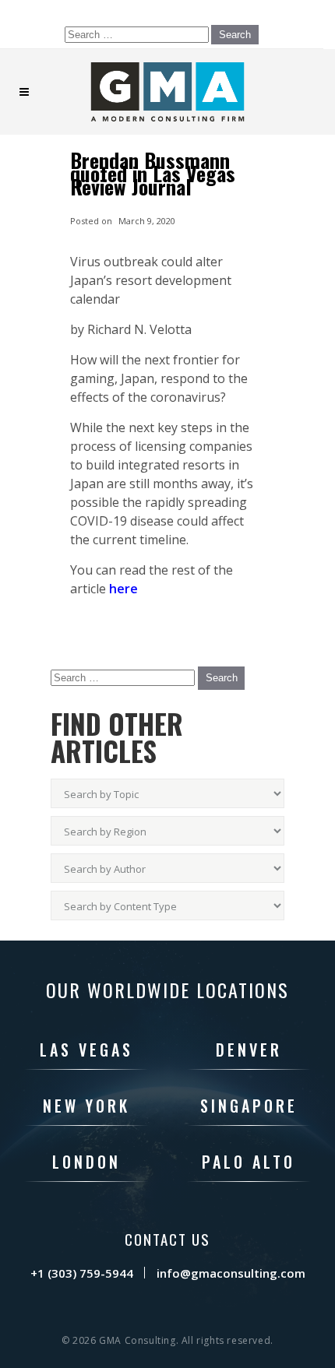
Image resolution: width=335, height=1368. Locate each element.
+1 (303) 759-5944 (81, 1273)
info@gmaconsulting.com (231, 1273)
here (123, 588)
